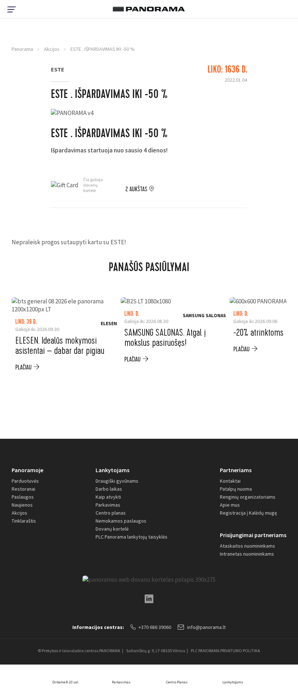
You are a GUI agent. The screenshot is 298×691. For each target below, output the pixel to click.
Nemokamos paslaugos (121, 521)
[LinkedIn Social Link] (149, 598)
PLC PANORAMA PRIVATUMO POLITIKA (225, 650)
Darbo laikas (109, 489)
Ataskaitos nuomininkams (247, 546)
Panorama (22, 49)
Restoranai (23, 489)
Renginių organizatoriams (247, 497)
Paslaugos (23, 497)
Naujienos (22, 505)
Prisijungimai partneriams (253, 535)
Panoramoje (27, 470)
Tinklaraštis (24, 521)
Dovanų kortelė (112, 529)
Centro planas (111, 513)
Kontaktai (230, 481)
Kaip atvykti (108, 497)
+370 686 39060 (154, 627)
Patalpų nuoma (236, 489)
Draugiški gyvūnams (117, 481)
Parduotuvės (25, 481)
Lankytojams (112, 470)
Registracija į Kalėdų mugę (248, 513)
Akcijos (52, 49)
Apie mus (230, 505)
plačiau (23, 367)
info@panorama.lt (206, 627)
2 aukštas (136, 189)
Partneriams (235, 470)
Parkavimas (108, 505)
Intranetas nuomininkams (247, 554)
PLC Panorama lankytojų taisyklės (132, 536)
